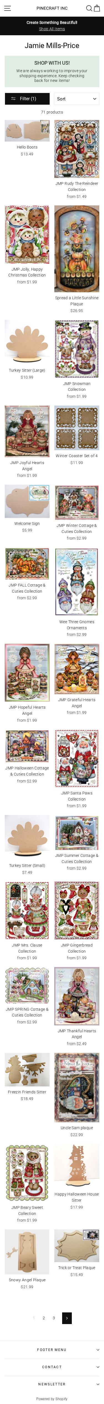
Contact (52, 1367)
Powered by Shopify (52, 1399)
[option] (52, 25)
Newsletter (51, 1384)
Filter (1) (27, 98)
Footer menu (52, 1350)
